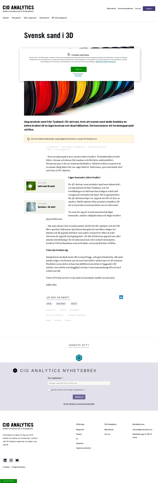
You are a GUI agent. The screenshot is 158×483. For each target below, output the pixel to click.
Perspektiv (16, 18)
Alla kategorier (61, 18)
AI (77, 439)
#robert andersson (77, 315)
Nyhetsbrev (111, 8)
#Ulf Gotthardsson (54, 315)
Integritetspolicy (18, 467)
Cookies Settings (8, 481)
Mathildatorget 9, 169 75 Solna (142, 435)
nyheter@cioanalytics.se (142, 430)
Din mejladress (55, 378)
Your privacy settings (78, 75)
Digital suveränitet (83, 448)
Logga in (149, 8)
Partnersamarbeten (125, 8)
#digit (74, 304)
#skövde (57, 320)
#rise (49, 304)
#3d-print (61, 304)
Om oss (138, 8)
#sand (48, 320)
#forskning (74, 310)
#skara (68, 320)
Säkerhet (79, 443)
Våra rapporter (30, 18)
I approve (78, 69)
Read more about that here (106, 62)
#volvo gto (51, 310)
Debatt (6, 18)
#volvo (63, 310)
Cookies (6, 467)
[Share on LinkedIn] (121, 297)
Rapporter (80, 430)
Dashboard (44, 18)
